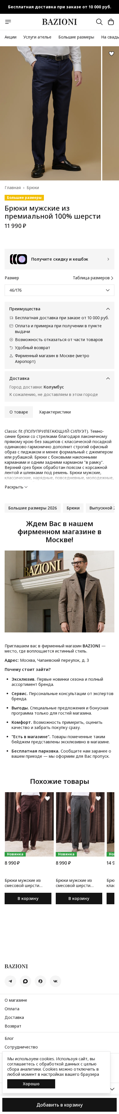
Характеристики (55, 412)
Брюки (33, 187)
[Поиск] (99, 21)
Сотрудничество (21, 1047)
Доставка (14, 1017)
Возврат (13, 1026)
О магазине (16, 1000)
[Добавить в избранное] (111, 54)
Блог (9, 1038)
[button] (33, 508)
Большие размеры (76, 37)
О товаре (19, 412)
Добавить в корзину (59, 1105)
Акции (10, 37)
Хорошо (31, 1083)
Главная (13, 187)
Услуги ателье (37, 37)
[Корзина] (110, 21)
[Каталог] (8, 21)
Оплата (12, 1008)
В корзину (28, 898)
